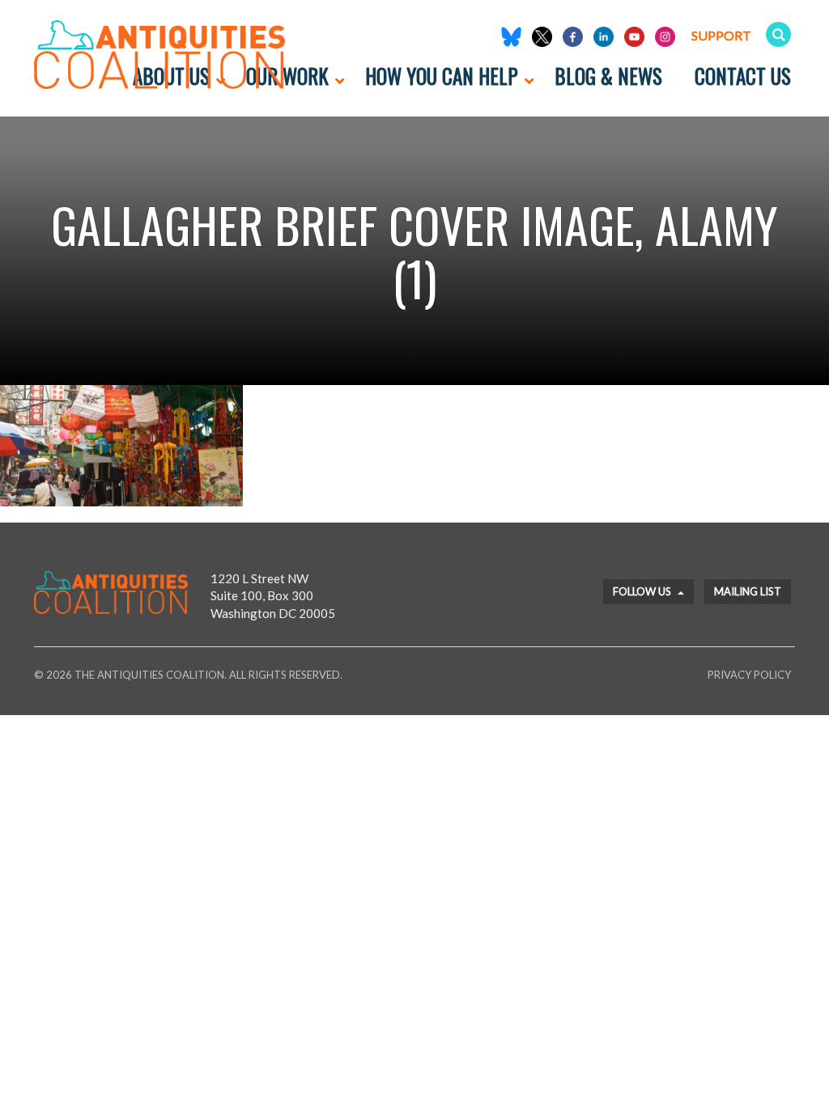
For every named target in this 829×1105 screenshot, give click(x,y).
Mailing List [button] (747, 591)
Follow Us (643, 591)
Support (721, 35)
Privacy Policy (749, 674)
